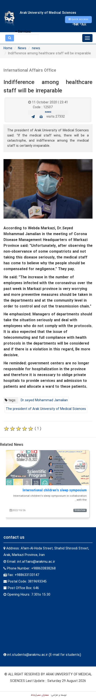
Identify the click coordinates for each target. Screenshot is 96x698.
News (22, 48)
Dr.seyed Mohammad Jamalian (44, 400)
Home (7, 48)
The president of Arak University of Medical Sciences (46, 409)
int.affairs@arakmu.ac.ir (36, 562)
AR (84, 25)
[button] (78, 19)
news (36, 48)
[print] (41, 116)
